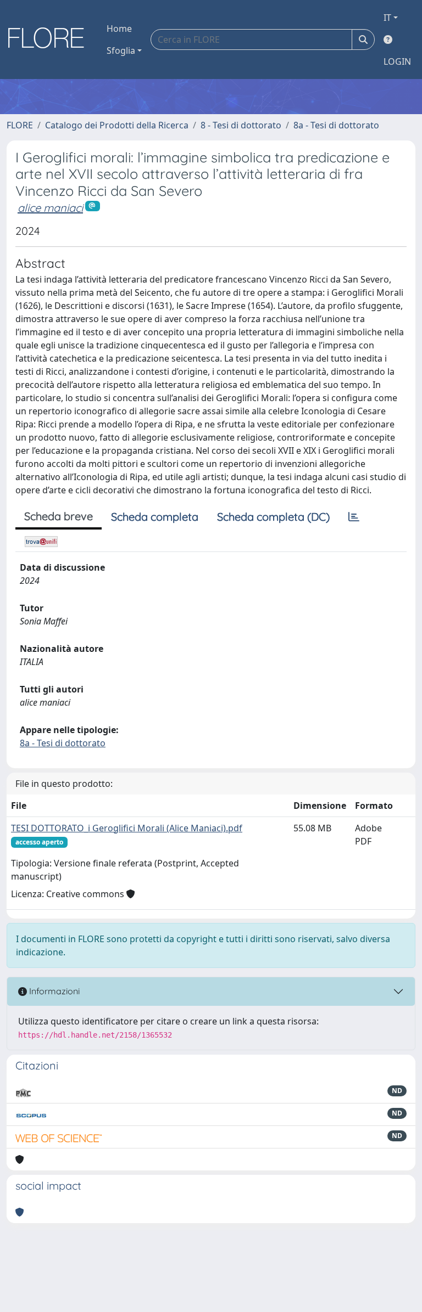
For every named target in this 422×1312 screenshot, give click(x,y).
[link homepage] (50, 39)
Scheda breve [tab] (58, 516)
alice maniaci (50, 208)
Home (119, 28)
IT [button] (387, 18)
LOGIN (397, 61)
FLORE (20, 125)
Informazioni (53, 991)
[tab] (354, 516)
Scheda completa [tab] (154, 516)
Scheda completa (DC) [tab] (273, 516)
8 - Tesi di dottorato (241, 125)
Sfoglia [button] (121, 50)
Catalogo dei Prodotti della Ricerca (116, 125)
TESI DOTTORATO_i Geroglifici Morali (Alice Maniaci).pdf (126, 828)
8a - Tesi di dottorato (336, 125)
